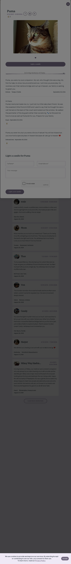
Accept (64, 558)
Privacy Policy (40, 561)
